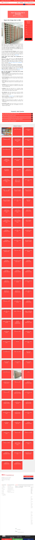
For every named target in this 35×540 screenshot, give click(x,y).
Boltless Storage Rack (11, 492)
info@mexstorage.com (30, 2)
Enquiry (28, 539)
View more (7, 131)
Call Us (7, 539)
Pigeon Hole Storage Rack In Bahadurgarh (15, 62)
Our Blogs (3, 494)
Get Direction (32, 494)
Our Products (19, 15)
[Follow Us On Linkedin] (30, 4)
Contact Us (28, 478)
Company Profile (28, 476)
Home (15, 15)
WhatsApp (17, 539)
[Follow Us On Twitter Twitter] (29, 536)
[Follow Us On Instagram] (29, 4)
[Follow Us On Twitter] (31, 4)
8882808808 (21, 2)
